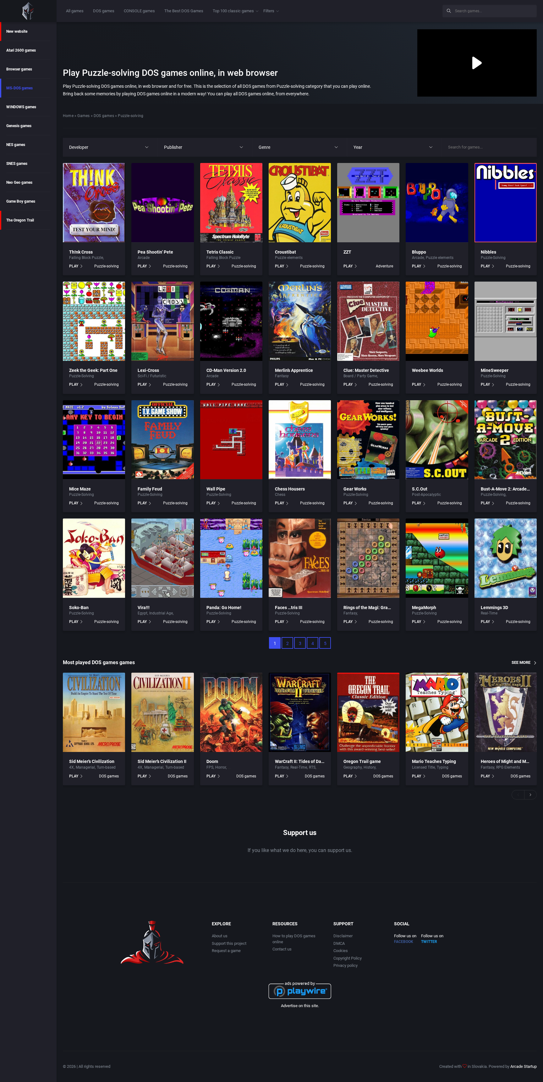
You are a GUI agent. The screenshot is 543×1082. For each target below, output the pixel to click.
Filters (268, 10)
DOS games (103, 10)
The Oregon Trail (20, 220)
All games (75, 10)
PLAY (73, 266)
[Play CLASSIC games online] (28, 11)
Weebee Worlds (427, 370)
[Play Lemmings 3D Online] (505, 558)
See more (521, 662)
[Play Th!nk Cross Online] (94, 202)
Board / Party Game (360, 376)
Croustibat (285, 252)
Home (68, 116)
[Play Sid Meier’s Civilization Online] (94, 712)
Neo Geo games (19, 182)
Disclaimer (343, 935)
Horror (220, 767)
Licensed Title (423, 767)
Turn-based (106, 767)
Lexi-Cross (148, 370)
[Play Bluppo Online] (437, 202)
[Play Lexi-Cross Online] (162, 321)
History (370, 767)
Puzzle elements (289, 257)
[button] (518, 794)
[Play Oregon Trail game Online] (368, 712)
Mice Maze (80, 488)
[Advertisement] (386, 10)
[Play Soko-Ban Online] (94, 558)
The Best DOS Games (183, 10)
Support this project (229, 943)
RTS (312, 767)
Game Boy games (20, 201)
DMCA (339, 943)
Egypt (142, 613)
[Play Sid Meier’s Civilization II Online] (162, 712)
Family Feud (150, 488)
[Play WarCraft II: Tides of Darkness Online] (300, 712)
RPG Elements (508, 767)
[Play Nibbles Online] (505, 202)
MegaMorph (424, 607)
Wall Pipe (215, 488)
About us (220, 935)
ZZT (347, 252)
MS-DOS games (19, 88)
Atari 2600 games (21, 50)
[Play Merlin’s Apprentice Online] (300, 321)
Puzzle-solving (106, 266)
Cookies (340, 950)
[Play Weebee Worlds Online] (437, 321)
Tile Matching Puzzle (525, 494)
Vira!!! (144, 607)
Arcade (144, 257)
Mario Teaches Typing (434, 761)
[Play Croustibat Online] (300, 202)
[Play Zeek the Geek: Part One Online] (94, 321)
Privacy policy (345, 965)
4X (71, 767)
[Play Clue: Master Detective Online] (368, 321)
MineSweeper (494, 370)
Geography (352, 767)
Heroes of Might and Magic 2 (509, 761)
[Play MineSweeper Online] (505, 321)
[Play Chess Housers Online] (300, 439)
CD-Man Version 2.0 (226, 370)
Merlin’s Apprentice (294, 370)
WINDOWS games (21, 107)
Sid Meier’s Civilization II (162, 761)
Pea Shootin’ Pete (155, 252)
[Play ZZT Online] (368, 202)
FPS (209, 767)
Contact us (282, 949)
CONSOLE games (139, 10)
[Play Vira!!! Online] (162, 558)
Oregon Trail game (362, 761)
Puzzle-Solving (493, 257)
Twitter (429, 941)
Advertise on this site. (300, 1005)
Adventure (384, 266)
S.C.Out (419, 488)
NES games (15, 145)
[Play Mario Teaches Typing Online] (437, 712)
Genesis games (18, 126)
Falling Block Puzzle (86, 257)
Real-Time (489, 613)
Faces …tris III (288, 607)
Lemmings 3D (494, 607)
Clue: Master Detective (366, 370)
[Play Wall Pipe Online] (231, 439)
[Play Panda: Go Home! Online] (231, 558)
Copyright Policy (347, 958)
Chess (280, 494)
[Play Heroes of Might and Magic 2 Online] (505, 712)
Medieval (182, 613)
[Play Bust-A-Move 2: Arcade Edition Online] (505, 439)
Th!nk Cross (81, 252)
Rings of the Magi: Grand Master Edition (383, 607)
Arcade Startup (523, 1066)
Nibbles (488, 252)
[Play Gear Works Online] (368, 439)
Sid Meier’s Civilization (91, 761)
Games (83, 116)
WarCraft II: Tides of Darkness (304, 761)
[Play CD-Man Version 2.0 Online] (231, 321)
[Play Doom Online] (231, 712)
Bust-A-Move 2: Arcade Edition (511, 488)
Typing (442, 767)
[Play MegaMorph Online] (437, 558)
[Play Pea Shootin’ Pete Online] (162, 202)
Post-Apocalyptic (426, 494)
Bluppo (419, 252)
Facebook (403, 941)
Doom (212, 761)
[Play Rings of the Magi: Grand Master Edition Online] (368, 558)
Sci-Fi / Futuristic (152, 376)
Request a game (226, 950)
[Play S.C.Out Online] (437, 439)
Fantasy (282, 376)
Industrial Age (161, 613)
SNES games (16, 163)
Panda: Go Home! (223, 607)
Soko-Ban (79, 607)
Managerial (85, 767)
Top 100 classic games (233, 10)
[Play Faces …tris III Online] (300, 558)
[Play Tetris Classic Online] (231, 202)
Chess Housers (290, 488)
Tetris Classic (219, 252)
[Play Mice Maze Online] (94, 439)
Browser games (19, 69)
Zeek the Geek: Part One (93, 370)
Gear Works (354, 488)
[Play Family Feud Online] (162, 439)
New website (16, 31)
